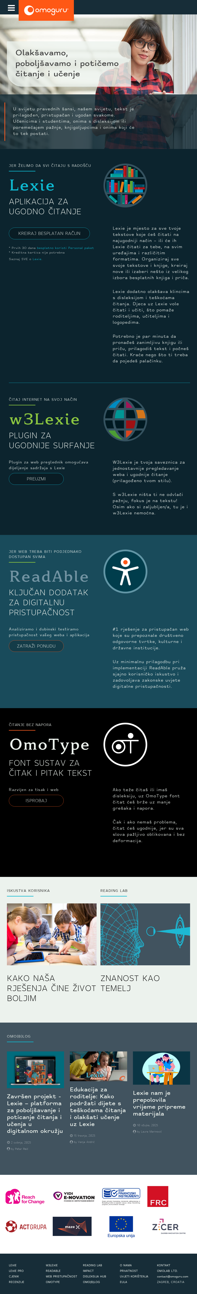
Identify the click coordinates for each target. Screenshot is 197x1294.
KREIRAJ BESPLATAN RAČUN (49, 234)
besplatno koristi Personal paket (65, 248)
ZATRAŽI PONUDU (36, 646)
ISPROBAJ (36, 801)
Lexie (37, 259)
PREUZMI (36, 479)
